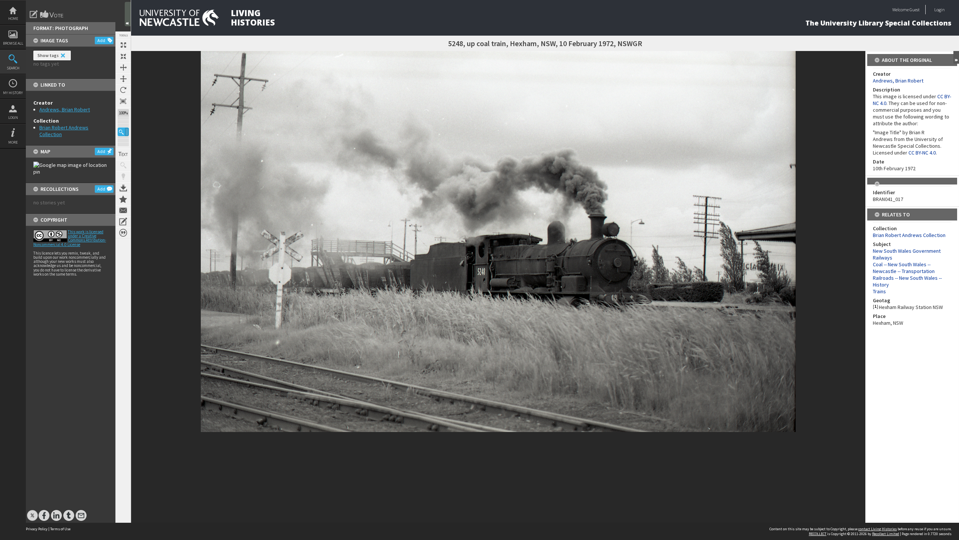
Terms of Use (60, 528)
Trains (879, 291)
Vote (52, 14)
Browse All (13, 43)
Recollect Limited (885, 533)
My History (13, 92)
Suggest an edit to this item (34, 14)
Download (123, 188)
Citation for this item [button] (123, 232)
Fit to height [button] (123, 78)
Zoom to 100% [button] (123, 101)
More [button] (13, 142)
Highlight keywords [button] (123, 176)
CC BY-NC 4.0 (922, 152)
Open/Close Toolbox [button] (128, 14)
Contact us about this (123, 210)
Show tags (48, 55)
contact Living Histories (877, 528)
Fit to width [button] (123, 67)
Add (101, 40)
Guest (915, 9)
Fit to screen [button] (123, 56)
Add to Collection (123, 199)
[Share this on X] (32, 511)
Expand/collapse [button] (956, 57)
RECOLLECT (817, 533)
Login (13, 117)
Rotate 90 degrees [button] (123, 90)
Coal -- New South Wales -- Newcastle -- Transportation (904, 267)
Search (13, 68)
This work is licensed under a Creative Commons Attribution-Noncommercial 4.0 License (69, 238)
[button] (123, 132)
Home (13, 18)
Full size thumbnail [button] (123, 45)
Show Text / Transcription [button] (123, 154)
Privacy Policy (37, 528)
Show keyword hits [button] (123, 165)
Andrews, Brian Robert (64, 109)
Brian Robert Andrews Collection (909, 235)
